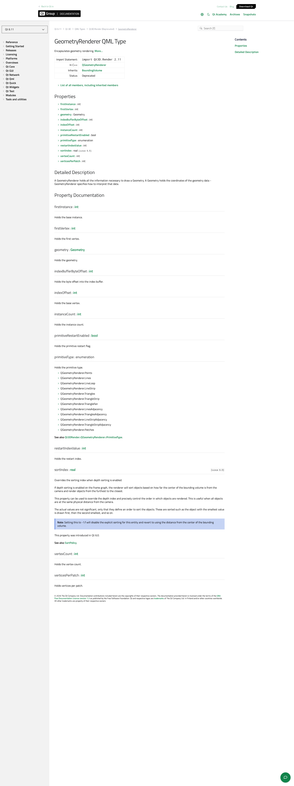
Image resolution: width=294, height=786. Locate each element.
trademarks (159, 598)
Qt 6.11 (57, 29)
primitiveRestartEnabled (74, 135)
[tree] (25, 70)
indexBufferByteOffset (73, 119)
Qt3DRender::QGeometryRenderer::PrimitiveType (93, 437)
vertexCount (67, 156)
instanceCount (68, 130)
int (76, 206)
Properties (241, 46)
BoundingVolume (92, 70)
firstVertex (66, 109)
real (73, 469)
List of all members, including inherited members (89, 85)
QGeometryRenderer (94, 65)
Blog (232, 6)
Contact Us (222, 6)
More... (99, 51)
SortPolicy (71, 543)
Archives (235, 14)
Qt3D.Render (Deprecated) (101, 29)
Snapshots (249, 14)
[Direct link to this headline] (77, 97)
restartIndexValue (70, 145)
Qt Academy (219, 14)
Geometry (77, 249)
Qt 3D (68, 29)
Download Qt (246, 6)
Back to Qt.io (47, 6)
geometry (65, 114)
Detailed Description (247, 52)
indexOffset (67, 125)
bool (94, 335)
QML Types (80, 29)
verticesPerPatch (70, 161)
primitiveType (68, 140)
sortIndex (65, 150)
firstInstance (68, 104)
